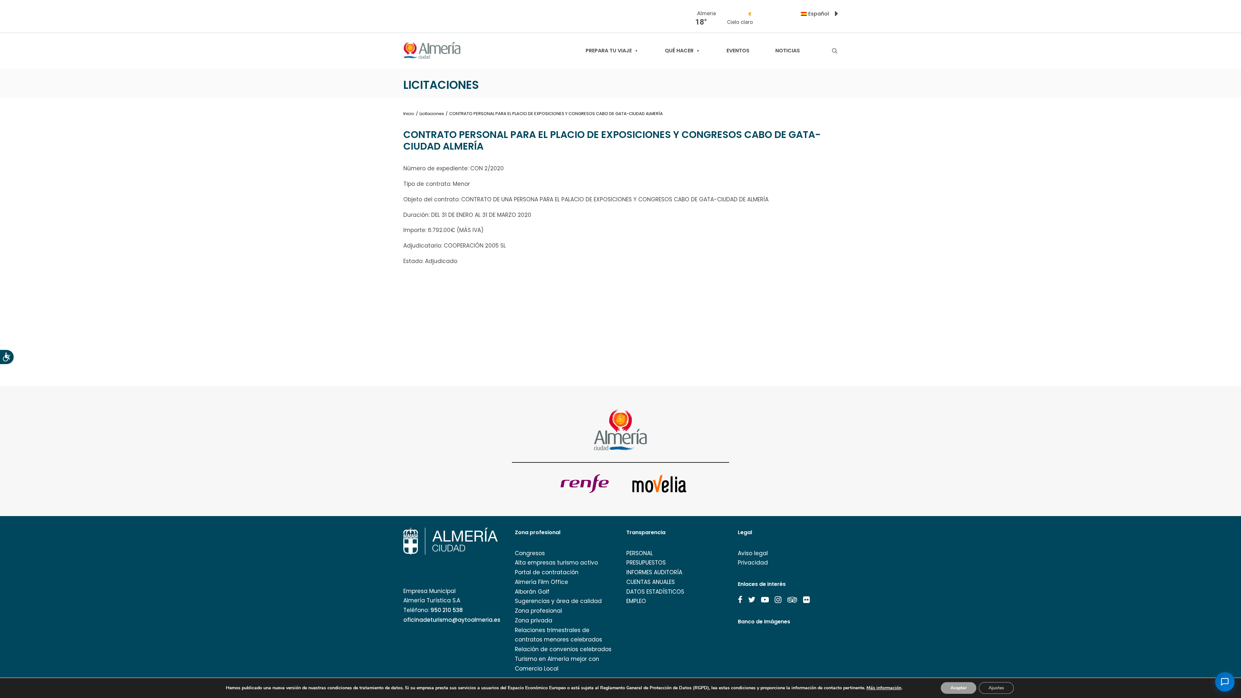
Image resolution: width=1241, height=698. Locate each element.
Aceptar (958, 688)
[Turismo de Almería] (432, 50)
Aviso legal (753, 553)
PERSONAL (639, 553)
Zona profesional (538, 611)
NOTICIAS (787, 50)
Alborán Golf (532, 592)
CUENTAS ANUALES (650, 582)
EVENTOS (738, 50)
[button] (740, 600)
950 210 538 (446, 610)
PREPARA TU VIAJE (609, 50)
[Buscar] (835, 50)
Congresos (530, 553)
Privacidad (753, 562)
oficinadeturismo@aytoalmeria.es (451, 620)
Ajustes (996, 688)
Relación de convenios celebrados (563, 649)
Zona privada (533, 620)
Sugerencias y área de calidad (558, 601)
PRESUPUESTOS (646, 562)
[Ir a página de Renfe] (584, 483)
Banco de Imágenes (764, 621)
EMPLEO (636, 601)
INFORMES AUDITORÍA (654, 572)
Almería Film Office (541, 582)
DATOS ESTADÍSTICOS (655, 592)
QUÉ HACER (679, 50)
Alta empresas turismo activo (556, 562)
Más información (883, 688)
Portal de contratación (546, 572)
